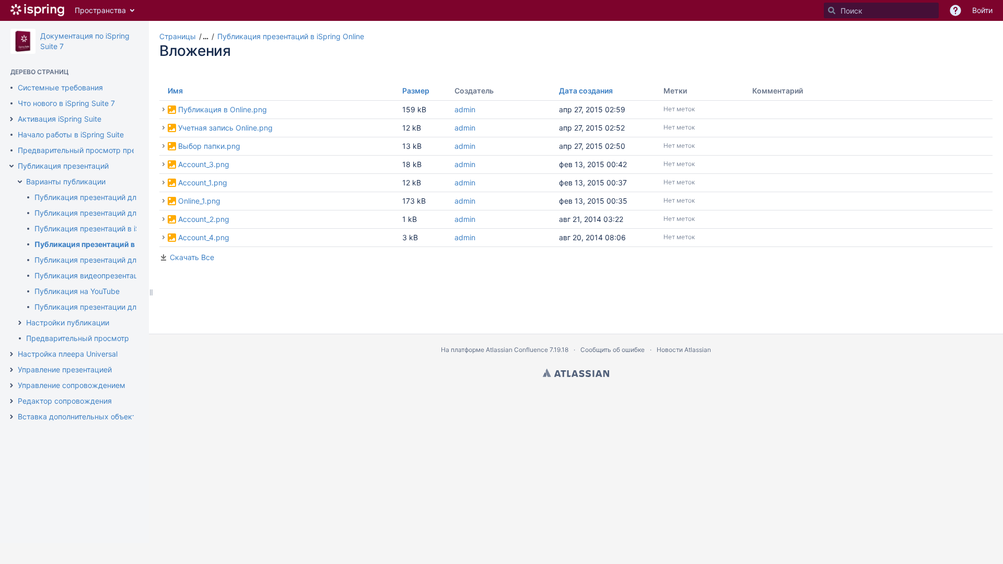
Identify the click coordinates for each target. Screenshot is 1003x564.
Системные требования (60, 87)
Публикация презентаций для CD (93, 212)
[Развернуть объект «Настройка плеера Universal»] (11, 354)
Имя (175, 90)
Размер (415, 90)
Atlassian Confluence (517, 350)
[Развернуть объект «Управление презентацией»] (11, 370)
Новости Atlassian (684, 350)
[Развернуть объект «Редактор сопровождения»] (11, 401)
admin (464, 109)
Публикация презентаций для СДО (96, 259)
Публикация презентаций (63, 165)
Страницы (177, 36)
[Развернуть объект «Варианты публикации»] (20, 182)
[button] (202, 36)
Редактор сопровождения (65, 400)
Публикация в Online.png (222, 109)
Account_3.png (203, 164)
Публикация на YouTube (77, 291)
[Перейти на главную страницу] (37, 10)
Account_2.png (203, 219)
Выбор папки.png (209, 146)
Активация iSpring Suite (59, 118)
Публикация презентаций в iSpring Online (111, 244)
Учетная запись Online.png (225, 127)
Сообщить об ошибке (612, 350)
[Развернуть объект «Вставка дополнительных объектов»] (11, 417)
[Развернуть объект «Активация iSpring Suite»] (11, 119)
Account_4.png (203, 237)
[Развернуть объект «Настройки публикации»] (20, 323)
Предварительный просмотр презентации (93, 150)
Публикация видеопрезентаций (90, 275)
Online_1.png (199, 200)
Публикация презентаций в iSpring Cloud (107, 228)
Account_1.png (202, 182)
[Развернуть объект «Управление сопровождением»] (11, 385)
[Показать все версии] (163, 109)
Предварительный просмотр (77, 338)
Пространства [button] (100, 10)
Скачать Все (192, 257)
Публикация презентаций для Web (96, 197)
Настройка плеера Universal (68, 353)
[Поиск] (831, 10)
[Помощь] (955, 10)
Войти (982, 10)
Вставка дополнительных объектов (81, 416)
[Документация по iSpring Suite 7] (23, 41)
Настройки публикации (67, 322)
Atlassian (576, 373)
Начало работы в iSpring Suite (71, 134)
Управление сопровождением (71, 385)
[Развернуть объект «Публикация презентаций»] (11, 166)
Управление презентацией (65, 369)
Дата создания (586, 90)
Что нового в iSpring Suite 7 (66, 103)
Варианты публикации (66, 181)
